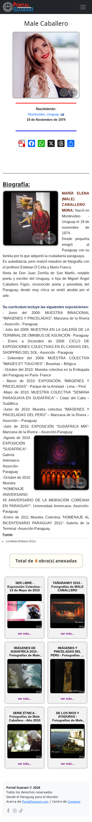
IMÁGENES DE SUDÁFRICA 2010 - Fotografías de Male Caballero (24, 651)
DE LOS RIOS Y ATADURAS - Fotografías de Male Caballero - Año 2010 (67, 716)
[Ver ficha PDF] (19, 145)
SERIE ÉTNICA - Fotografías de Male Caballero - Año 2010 (24, 716)
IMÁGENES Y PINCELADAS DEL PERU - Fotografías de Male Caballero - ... (67, 651)
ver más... (24, 633)
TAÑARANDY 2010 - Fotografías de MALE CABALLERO (67, 586)
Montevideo (36, 114)
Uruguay (53, 114)
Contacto (74, 801)
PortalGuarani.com (35, 801)
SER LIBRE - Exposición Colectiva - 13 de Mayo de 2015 (24, 586)
